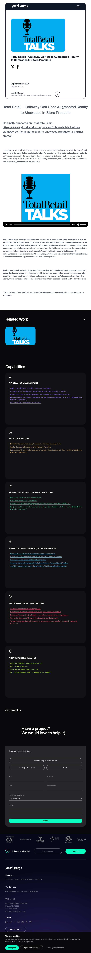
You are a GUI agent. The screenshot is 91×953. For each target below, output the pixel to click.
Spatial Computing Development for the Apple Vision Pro (30, 447)
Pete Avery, (68, 150)
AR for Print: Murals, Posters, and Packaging (26, 663)
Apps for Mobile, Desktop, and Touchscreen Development (30, 388)
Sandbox (38, 879)
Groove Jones (17, 254)
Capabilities (33, 891)
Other (64, 767)
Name (10, 776)
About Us (9, 879)
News (16, 879)
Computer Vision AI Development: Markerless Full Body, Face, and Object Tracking (39, 563)
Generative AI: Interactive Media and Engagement (28, 560)
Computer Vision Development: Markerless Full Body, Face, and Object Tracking (38, 391)
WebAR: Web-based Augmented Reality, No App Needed (30, 672)
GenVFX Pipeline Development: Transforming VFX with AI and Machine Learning (38, 566)
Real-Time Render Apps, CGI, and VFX (23, 501)
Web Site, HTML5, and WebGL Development (25, 403)
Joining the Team (27, 767)
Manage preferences (55, 948)
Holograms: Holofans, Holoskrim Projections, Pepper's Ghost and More (35, 612)
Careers (30, 879)
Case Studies (10, 891)
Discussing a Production (45, 761)
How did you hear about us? (17, 795)
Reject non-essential (31, 948)
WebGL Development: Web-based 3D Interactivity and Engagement (34, 618)
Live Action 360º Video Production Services (25, 498)
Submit (45, 821)
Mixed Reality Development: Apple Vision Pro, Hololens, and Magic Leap (35, 444)
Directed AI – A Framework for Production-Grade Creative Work (32, 554)
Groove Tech (22, 891)
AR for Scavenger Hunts (19, 666)
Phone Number (51, 786)
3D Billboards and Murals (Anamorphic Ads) (25, 609)
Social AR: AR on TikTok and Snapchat (24, 669)
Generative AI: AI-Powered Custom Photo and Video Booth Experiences (36, 557)
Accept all (12, 948)
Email (10, 786)
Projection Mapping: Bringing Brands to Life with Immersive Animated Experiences (39, 615)
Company (50, 776)
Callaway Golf (19, 153)
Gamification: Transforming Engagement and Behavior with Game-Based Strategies (40, 394)
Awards (23, 879)
